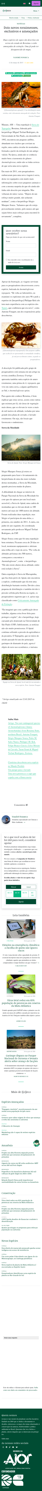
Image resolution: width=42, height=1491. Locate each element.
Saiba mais (5, 1438)
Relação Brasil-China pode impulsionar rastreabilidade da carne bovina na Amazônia (20, 1181)
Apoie (36, 3)
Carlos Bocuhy (21, 966)
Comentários (19, 804)
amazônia (10, 73)
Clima (23, 18)
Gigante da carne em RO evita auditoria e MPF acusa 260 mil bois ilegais (20, 1164)
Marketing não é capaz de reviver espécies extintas (18, 1133)
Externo (10, 996)
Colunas (10, 941)
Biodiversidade (13, 18)
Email (8, 250)
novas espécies (17, 76)
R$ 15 (10, 893)
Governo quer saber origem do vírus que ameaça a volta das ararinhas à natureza (21, 1118)
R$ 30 (17, 893)
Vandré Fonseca (21, 57)
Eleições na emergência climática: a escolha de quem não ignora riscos (21, 947)
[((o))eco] (7, 10)
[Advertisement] (21, 1312)
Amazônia (27, 76)
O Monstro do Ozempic (11, 1126)
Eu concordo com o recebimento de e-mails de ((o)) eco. (21, 261)
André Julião (21, 1021)
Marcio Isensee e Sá (21, 1076)
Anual (28, 887)
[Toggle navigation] (29, 3)
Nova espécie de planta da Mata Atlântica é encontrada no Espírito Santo (19, 1265)
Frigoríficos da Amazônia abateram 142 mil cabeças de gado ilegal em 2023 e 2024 (19, 1172)
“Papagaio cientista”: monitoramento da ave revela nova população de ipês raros (19, 1110)
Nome (8, 241)
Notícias (21, 24)
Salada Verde (5, 1225)
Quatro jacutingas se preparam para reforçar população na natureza (20, 1228)
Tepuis (4, 307)
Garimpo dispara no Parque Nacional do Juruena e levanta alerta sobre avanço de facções (21, 1058)
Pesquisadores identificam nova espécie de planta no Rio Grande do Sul (19, 1274)
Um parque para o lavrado (19, 769)
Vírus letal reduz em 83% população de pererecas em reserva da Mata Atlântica (21, 1003)
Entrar (6, 1488)
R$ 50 (25, 893)
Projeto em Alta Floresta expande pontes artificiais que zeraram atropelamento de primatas (18, 1154)
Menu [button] (35, 11)
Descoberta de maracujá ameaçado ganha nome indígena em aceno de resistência (21, 1249)
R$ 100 (32, 894)
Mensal (13, 887)
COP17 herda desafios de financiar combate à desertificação (19, 1220)
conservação (19, 73)
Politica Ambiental (33, 18)
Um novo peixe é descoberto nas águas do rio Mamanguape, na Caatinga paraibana (20, 1257)
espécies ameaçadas (31, 73)
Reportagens (11, 1051)
